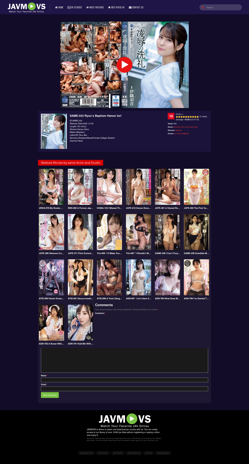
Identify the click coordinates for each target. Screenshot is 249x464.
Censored (189, 127)
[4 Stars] (184, 117)
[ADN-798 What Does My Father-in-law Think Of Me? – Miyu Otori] (167, 277)
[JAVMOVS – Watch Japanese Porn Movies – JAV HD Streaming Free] (26, 7)
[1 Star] (177, 117)
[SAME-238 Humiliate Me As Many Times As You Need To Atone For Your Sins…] (196, 232)
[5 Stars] (186, 117)
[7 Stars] (191, 117)
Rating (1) (179, 114)
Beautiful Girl (179, 127)
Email (44, 384)
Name (44, 375)
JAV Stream (103, 453)
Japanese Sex (163, 453)
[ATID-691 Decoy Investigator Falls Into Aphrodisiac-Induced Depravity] (80, 277)
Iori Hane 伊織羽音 (181, 133)
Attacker (179, 130)
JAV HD (148, 453)
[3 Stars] (181, 117)
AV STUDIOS (76, 7)
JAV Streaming (134, 453)
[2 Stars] (179, 117)
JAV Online (117, 453)
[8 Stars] (193, 117)
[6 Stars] (188, 117)
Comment (100, 313)
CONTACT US (137, 7)
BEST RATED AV (117, 7)
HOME (60, 7)
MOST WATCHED (96, 7)
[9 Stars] (195, 117)
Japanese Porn (86, 453)
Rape (195, 127)
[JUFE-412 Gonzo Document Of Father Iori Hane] (138, 187)
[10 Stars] (198, 117)
